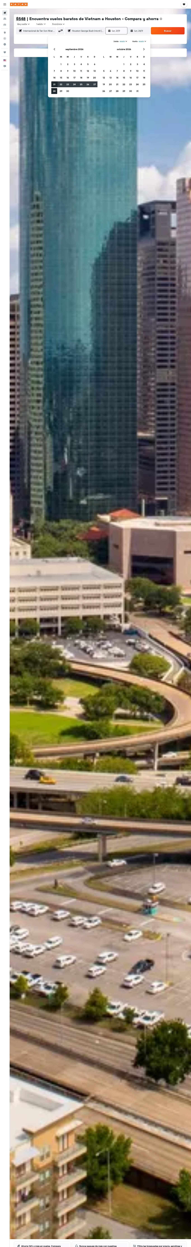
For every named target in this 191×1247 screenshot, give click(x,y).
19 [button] (88, 77)
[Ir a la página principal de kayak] (19, 4)
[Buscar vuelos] (4, 13)
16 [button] (68, 77)
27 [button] (94, 84)
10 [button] (74, 70)
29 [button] (61, 91)
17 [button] (74, 77)
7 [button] (54, 70)
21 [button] (54, 84)
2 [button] (67, 64)
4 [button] (81, 64)
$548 (21, 18)
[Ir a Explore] (4, 32)
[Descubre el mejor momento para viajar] (4, 44)
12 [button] (88, 70)
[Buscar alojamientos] (4, 19)
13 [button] (95, 70)
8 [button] (61, 70)
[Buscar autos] (4, 24)
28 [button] (54, 91)
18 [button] (81, 77)
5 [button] (88, 64)
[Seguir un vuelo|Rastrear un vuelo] (4, 38)
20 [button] (94, 77)
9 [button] (67, 70)
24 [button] (74, 84)
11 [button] (81, 70)
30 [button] (67, 91)
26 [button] (88, 84)
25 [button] (81, 84)
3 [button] (74, 64)
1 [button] (123, 64)
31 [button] (137, 91)
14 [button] (54, 77)
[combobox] (23, 24)
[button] (5, 4)
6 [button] (94, 64)
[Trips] (4, 52)
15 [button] (61, 77)
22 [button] (61, 84)
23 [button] (67, 84)
